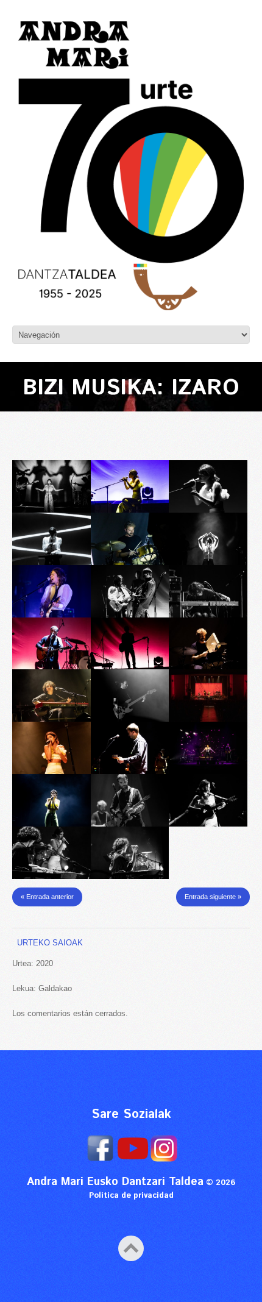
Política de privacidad (131, 1195)
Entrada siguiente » (213, 896)
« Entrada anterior (47, 896)
